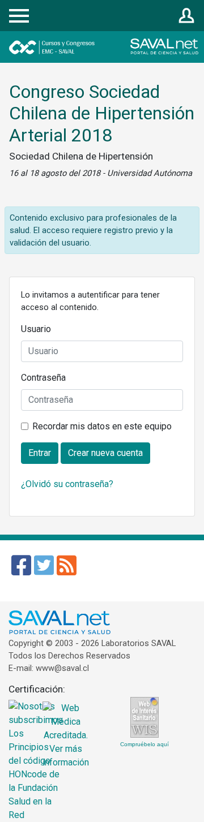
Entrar (187, 16)
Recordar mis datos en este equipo (102, 426)
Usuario (36, 329)
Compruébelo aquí (144, 744)
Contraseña (43, 377)
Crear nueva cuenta (105, 452)
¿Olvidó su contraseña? (67, 484)
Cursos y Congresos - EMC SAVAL (84, 47)
